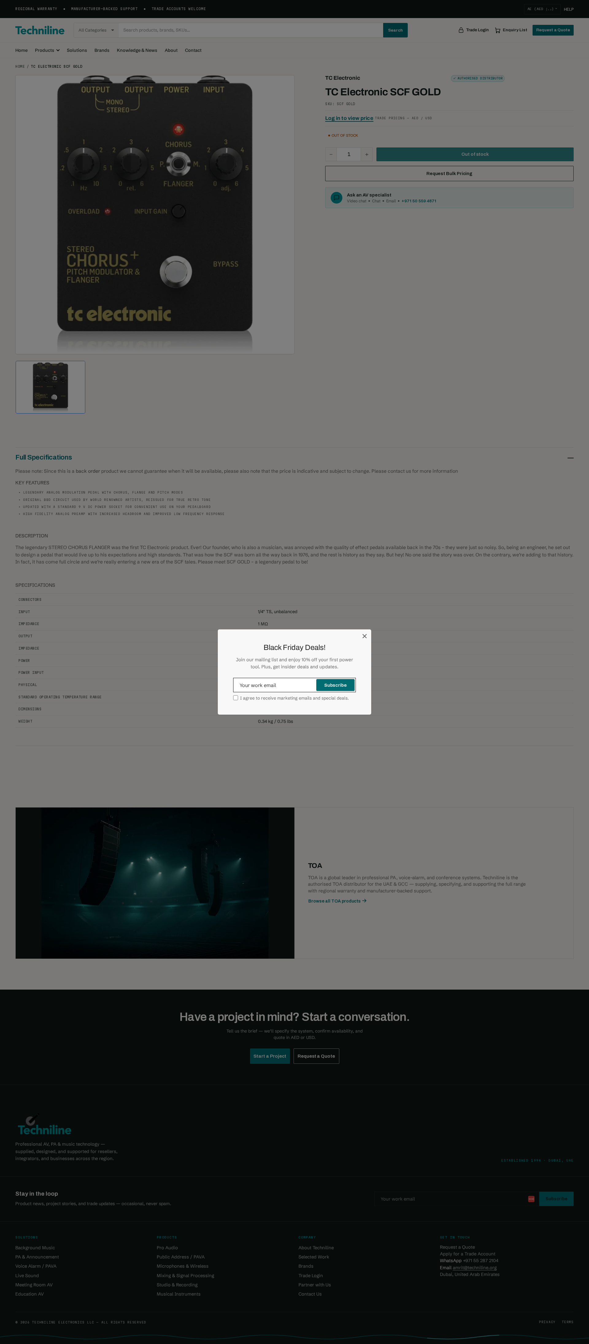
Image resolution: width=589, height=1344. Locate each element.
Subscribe (335, 685)
